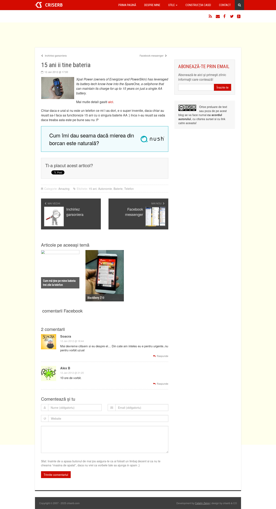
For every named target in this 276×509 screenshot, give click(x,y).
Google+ (239, 16)
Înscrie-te (223, 87)
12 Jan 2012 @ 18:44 (72, 341)
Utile (171, 5)
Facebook (225, 16)
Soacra (65, 336)
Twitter (232, 16)
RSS (211, 16)
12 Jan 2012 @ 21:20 (72, 372)
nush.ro (152, 139)
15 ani (93, 189)
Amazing (64, 189)
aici (110, 101)
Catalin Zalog (202, 503)
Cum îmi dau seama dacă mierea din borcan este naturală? (91, 138)
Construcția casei (198, 5)
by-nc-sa (187, 108)
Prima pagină (127, 5)
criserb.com (48, 5)
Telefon (129, 189)
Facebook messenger (152, 55)
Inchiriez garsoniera (55, 55)
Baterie (118, 189)
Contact (225, 5)
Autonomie (105, 189)
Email (218, 16)
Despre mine (152, 5)
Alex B (65, 368)
